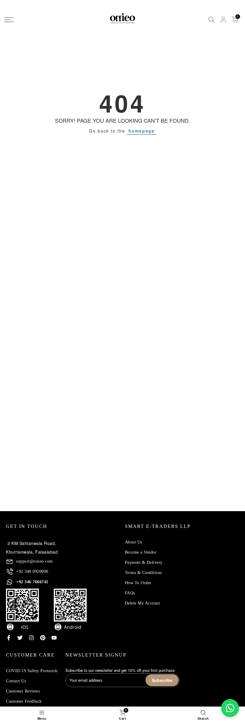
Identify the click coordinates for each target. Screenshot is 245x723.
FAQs (130, 593)
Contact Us (16, 681)
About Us (133, 542)
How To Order (138, 583)
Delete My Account (142, 603)
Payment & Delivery (144, 562)
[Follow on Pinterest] (42, 637)
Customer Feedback (24, 701)
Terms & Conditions (143, 572)
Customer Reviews (23, 691)
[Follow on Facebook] (8, 637)
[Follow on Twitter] (20, 637)
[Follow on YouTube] (54, 637)
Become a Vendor (141, 552)
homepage (141, 131)
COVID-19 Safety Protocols (32, 671)
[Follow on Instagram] (31, 637)
